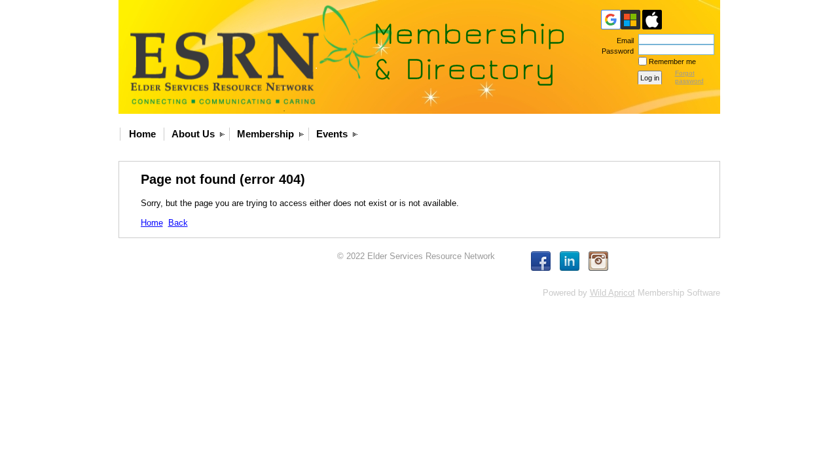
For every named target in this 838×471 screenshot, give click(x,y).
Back (178, 223)
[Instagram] (598, 261)
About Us (193, 133)
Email (623, 40)
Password (615, 51)
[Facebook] (541, 261)
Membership (265, 133)
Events (332, 133)
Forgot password (689, 76)
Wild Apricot (612, 293)
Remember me (672, 61)
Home (142, 133)
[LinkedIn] (569, 261)
